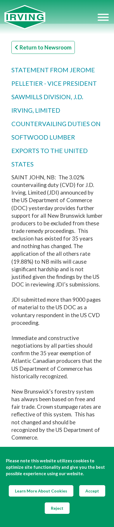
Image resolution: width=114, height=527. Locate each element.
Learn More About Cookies (41, 490)
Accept (92, 490)
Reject (57, 508)
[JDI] (50, 17)
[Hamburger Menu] (103, 17)
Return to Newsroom (46, 47)
